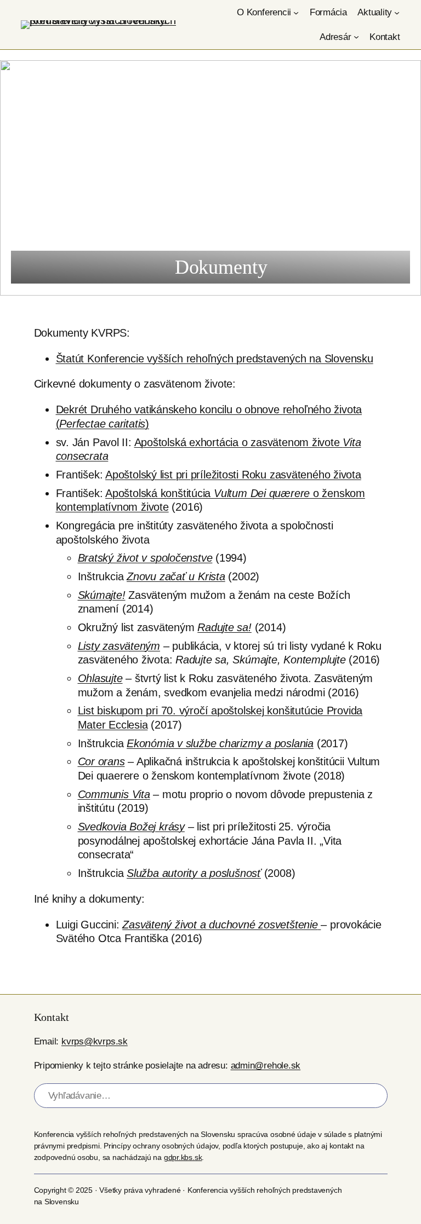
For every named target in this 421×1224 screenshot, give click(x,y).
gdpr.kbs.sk (183, 1157)
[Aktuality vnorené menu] (397, 12)
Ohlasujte (100, 678)
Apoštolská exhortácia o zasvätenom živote (238, 442)
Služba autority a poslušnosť (194, 873)
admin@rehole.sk (266, 1065)
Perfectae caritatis (102, 424)
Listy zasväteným (119, 646)
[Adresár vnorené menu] (356, 36)
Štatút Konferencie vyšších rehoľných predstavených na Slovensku (214, 359)
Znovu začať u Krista (176, 576)
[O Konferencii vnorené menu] (296, 12)
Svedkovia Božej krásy (131, 827)
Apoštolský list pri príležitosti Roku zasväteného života (233, 475)
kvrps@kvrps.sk (94, 1041)
